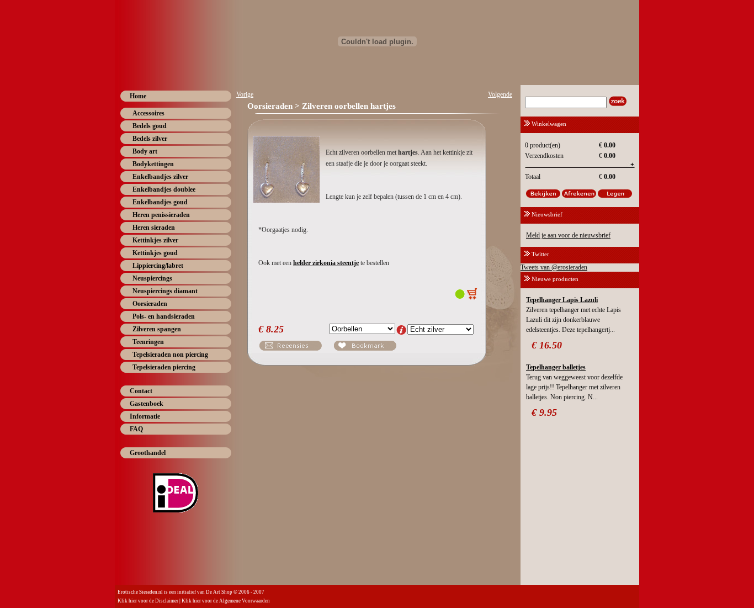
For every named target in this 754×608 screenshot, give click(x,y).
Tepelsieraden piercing (163, 367)
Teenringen (148, 342)
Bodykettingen (153, 164)
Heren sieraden (153, 227)
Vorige (244, 94)
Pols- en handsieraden (163, 316)
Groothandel (148, 453)
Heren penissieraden (161, 215)
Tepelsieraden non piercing (170, 354)
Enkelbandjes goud (160, 202)
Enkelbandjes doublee (163, 189)
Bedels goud (149, 126)
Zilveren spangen (156, 329)
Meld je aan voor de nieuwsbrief (568, 235)
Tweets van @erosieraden (554, 267)
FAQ (136, 429)
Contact (141, 391)
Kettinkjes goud (155, 253)
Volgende (500, 94)
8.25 (275, 329)
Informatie (145, 416)
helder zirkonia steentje (326, 263)
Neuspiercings (152, 278)
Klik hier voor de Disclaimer (148, 601)
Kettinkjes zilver (155, 240)
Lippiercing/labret (157, 265)
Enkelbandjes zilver (160, 177)
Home (138, 96)
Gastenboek (146, 404)
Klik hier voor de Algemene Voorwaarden (226, 601)
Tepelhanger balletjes (556, 367)
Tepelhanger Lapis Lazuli (562, 300)
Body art (144, 151)
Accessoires (148, 113)
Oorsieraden (149, 304)
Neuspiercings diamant (165, 291)
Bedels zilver (149, 138)
